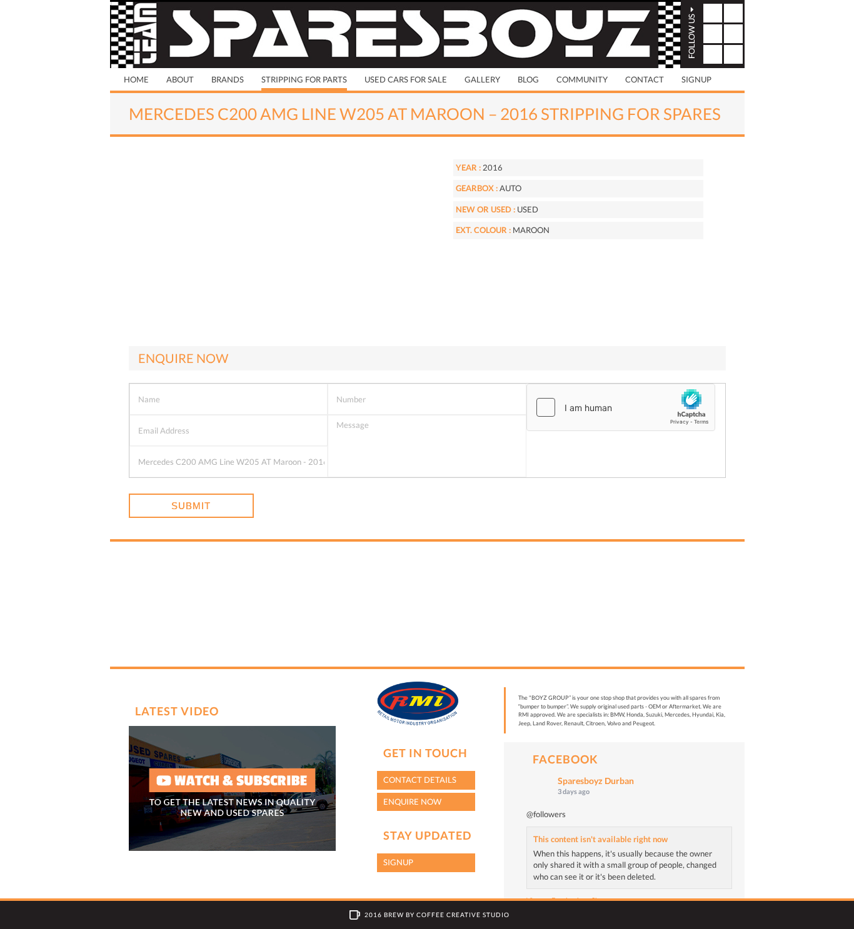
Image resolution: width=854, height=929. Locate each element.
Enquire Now (412, 802)
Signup (696, 79)
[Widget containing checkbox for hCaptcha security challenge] (620, 407)
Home (136, 79)
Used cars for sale (405, 79)
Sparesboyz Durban (596, 780)
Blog (528, 79)
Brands (227, 79)
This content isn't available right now (600, 839)
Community (582, 79)
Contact (644, 79)
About (180, 79)
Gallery (482, 79)
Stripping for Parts (304, 79)
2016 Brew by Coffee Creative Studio (437, 914)
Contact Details (419, 780)
